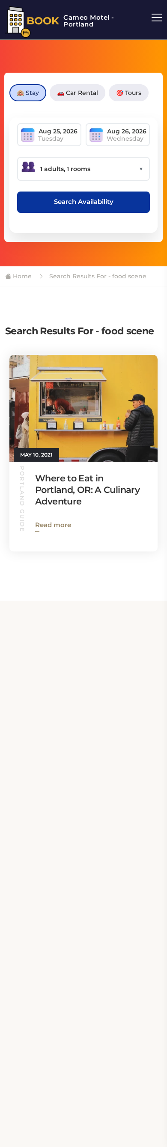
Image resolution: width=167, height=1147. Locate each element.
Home (21, 276)
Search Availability (83, 202)
